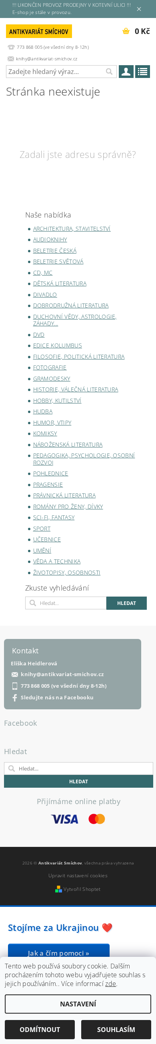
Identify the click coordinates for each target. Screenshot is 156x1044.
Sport (42, 528)
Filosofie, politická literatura (79, 356)
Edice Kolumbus (57, 345)
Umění (42, 550)
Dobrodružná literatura (71, 305)
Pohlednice (50, 473)
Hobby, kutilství (57, 400)
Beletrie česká (54, 250)
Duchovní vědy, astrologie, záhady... (75, 320)
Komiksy (45, 433)
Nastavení (78, 1004)
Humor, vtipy (52, 422)
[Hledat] (109, 72)
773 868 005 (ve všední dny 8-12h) (64, 686)
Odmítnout (40, 1029)
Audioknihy (50, 239)
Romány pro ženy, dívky (68, 506)
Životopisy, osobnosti (67, 572)
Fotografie (50, 367)
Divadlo (45, 294)
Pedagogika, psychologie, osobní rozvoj (84, 458)
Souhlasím (116, 1029)
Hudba (43, 411)
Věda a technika (57, 561)
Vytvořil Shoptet (82, 889)
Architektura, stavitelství (72, 228)
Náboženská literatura (68, 444)
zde (110, 983)
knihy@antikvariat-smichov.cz (62, 674)
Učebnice (47, 539)
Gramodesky (51, 378)
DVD (39, 334)
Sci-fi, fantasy (54, 517)
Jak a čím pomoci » (59, 953)
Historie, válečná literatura (75, 389)
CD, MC (43, 272)
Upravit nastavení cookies (78, 875)
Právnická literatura (64, 495)
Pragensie (48, 484)
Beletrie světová (58, 261)
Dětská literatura (59, 283)
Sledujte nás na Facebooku (57, 697)
